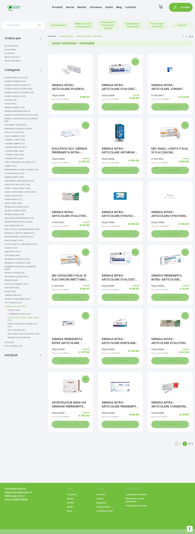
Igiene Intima (14, 196)
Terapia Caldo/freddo (17, 299)
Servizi (70, 7)
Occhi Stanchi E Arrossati (21, 244)
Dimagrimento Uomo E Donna (22, 169)
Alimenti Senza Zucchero (19, 92)
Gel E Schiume (16, 330)
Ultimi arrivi (11, 49)
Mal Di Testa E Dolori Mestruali (22, 229)
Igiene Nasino (13, 199)
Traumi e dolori (66, 36)
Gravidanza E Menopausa (19, 181)
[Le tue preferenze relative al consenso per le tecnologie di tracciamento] (190, 529)
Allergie (11, 100)
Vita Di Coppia (14, 346)
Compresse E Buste (19, 314)
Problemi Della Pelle (17, 259)
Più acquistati (12, 46)
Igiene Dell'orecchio (17, 184)
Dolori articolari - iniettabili (89, 36)
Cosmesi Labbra (15, 143)
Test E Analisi (13, 302)
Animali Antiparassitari (18, 111)
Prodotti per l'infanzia (157, 25)
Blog (119, 7)
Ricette (81, 7)
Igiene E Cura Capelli (18, 188)
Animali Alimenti (15, 107)
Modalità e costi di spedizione (135, 500)
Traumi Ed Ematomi (19, 337)
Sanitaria (12, 287)
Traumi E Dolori (16, 306)
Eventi (109, 7)
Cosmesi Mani (14, 151)
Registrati (101, 502)
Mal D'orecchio (14, 225)
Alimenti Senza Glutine (18, 89)
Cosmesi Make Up (16, 147)
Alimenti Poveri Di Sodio (18, 85)
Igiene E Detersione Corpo (21, 192)
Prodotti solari (15, 273)
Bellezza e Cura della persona (83, 25)
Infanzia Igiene (14, 214)
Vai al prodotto (70, 106)
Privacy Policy (103, 507)
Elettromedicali (15, 173)
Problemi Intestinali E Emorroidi (20, 267)
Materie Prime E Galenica (19, 236)
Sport (10, 291)
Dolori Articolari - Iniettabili (23, 318)
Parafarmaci (58, 25)
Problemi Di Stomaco (18, 263)
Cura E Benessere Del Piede (20, 162)
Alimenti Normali (15, 81)
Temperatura (13, 295)
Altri (10, 103)
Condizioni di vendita (136, 494)
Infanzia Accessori (17, 207)
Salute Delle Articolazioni (23, 334)
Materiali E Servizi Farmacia (20, 233)
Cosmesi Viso (14, 158)
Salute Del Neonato (16, 284)
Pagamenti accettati (136, 505)
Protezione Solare (16, 276)
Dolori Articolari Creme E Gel (22, 325)
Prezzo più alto (12, 57)
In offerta (10, 53)
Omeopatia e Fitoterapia (133, 25)
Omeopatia (13, 251)
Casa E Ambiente (15, 136)
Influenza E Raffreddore (19, 218)
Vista (9, 342)
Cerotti (14, 310)
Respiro (11, 280)
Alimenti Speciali (15, 96)
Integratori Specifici (18, 222)
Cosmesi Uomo (14, 154)
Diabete (11, 166)
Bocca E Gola (14, 132)
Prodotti (57, 7)
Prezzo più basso (13, 61)
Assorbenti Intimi (16, 125)
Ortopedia (12, 255)
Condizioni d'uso (104, 511)
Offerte (11, 248)
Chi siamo (96, 7)
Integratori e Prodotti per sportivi (108, 25)
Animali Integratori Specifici (21, 115)
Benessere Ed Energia (18, 128)
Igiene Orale (13, 203)
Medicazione (14, 240)
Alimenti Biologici (16, 77)
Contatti (130, 7)
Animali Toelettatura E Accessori (21, 119)
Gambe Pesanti (14, 177)
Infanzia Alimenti (15, 210)
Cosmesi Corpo (15, 140)
